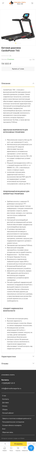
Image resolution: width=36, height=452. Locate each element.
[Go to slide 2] (17, 43)
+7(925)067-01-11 (8, 383)
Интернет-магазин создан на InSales (12, 438)
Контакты (5, 399)
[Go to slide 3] (18, 43)
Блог (4, 429)
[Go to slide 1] (15, 43)
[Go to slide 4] (20, 43)
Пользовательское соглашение (13, 422)
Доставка (5, 402)
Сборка (4, 409)
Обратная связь (7, 432)
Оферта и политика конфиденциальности (16, 418)
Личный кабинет (8, 413)
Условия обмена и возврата (11, 425)
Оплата (4, 406)
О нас (4, 396)
